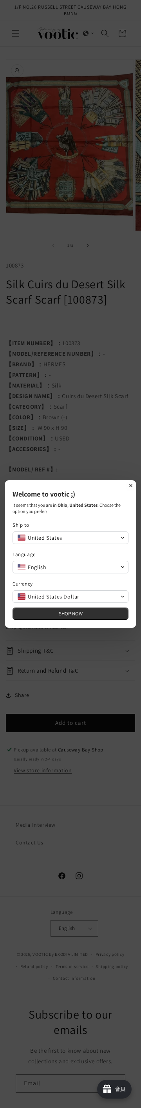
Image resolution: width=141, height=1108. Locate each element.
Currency (23, 583)
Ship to (21, 525)
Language (24, 554)
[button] (70, 537)
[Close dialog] (131, 485)
